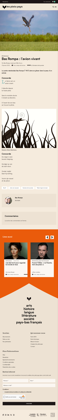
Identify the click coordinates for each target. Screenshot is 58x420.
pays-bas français (29, 322)
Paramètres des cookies (9, 367)
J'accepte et (17, 392)
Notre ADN (33, 336)
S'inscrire (29, 403)
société (29, 319)
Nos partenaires (7, 341)
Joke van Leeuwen (14, 187)
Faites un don (6, 339)
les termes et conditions (13, 392)
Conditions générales (8, 362)
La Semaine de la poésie (37, 65)
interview (16, 260)
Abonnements (6, 336)
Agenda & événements (9, 360)
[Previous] (47, 237)
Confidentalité (6, 364)
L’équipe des (37, 344)
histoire (29, 309)
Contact (33, 346)
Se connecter (47, 1)
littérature (29, 315)
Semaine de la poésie (28, 187)
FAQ (4, 355)
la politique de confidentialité (25, 392)
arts (29, 305)
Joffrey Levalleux (36, 272)
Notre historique (35, 339)
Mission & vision (35, 341)
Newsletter (5, 1)
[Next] (52, 237)
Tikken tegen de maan (42, 187)
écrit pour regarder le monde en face (16, 264)
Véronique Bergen (10, 272)
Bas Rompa (7, 63)
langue (29, 312)
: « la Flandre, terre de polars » (42, 264)
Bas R (4, 187)
